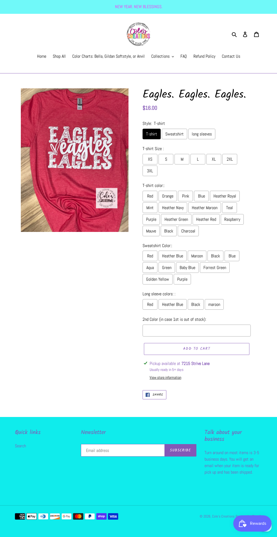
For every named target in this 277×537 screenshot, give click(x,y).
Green (167, 267)
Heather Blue (172, 256)
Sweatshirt (174, 134)
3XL (150, 171)
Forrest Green (214, 267)
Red (150, 196)
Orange (167, 196)
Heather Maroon (204, 208)
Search (20, 446)
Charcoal (188, 231)
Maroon (197, 256)
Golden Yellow (157, 279)
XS (150, 159)
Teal (229, 208)
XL (214, 159)
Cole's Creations (223, 516)
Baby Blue (187, 267)
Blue (201, 196)
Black (168, 231)
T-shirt (151, 134)
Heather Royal (224, 196)
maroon (214, 304)
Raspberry (232, 219)
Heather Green (176, 219)
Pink (185, 196)
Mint (150, 208)
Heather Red (206, 219)
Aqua (150, 267)
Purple (151, 219)
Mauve (151, 231)
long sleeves (202, 134)
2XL (230, 159)
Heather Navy (173, 208)
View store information (165, 377)
